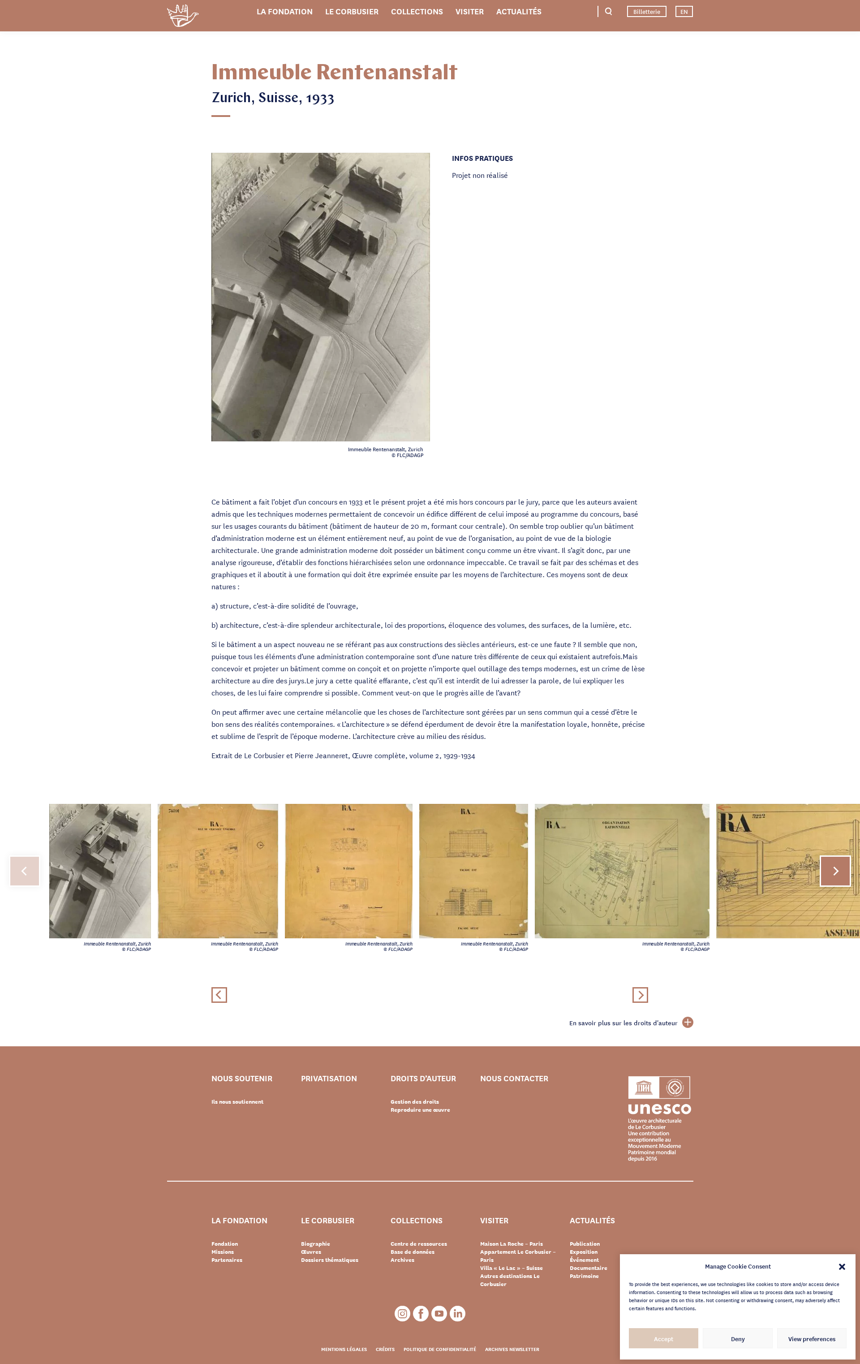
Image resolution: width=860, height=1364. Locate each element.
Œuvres (311, 1251)
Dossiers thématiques (329, 1260)
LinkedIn (457, 1313)
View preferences (811, 1338)
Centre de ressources (419, 1243)
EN (684, 11)
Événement (584, 1260)
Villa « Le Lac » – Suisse (511, 1268)
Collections (417, 11)
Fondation (224, 1243)
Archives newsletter (512, 1349)
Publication (585, 1243)
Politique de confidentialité (440, 1349)
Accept (663, 1338)
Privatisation (329, 1078)
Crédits (385, 1349)
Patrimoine (584, 1276)
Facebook (421, 1313)
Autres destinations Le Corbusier (510, 1280)
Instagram (402, 1313)
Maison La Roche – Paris (511, 1243)
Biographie (315, 1243)
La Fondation (285, 11)
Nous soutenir (241, 1078)
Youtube (439, 1313)
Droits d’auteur (423, 1078)
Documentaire (588, 1268)
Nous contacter (514, 1078)
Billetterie (646, 11)
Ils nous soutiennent (237, 1101)
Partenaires (226, 1260)
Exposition (584, 1251)
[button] (842, 1265)
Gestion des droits (415, 1101)
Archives (402, 1260)
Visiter (470, 11)
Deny (738, 1338)
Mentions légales (344, 1349)
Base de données (412, 1251)
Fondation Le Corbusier (182, 17)
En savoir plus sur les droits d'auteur (623, 1022)
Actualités (519, 11)
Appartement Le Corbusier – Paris (518, 1255)
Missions (222, 1251)
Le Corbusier (351, 11)
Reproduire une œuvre (420, 1109)
